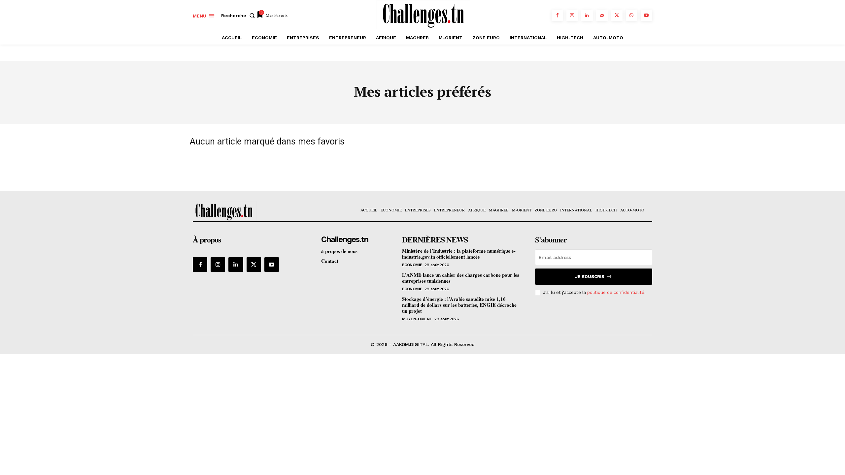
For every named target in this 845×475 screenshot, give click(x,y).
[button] (239, 15)
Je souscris (589, 276)
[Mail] (602, 15)
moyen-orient (417, 319)
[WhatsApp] (631, 15)
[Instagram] (572, 15)
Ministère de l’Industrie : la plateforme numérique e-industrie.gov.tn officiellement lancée (459, 253)
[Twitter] (617, 15)
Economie (412, 265)
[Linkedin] (587, 15)
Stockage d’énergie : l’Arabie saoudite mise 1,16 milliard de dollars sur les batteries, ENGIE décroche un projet (459, 304)
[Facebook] (557, 15)
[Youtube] (646, 15)
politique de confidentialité (615, 292)
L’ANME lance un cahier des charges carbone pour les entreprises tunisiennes (460, 277)
